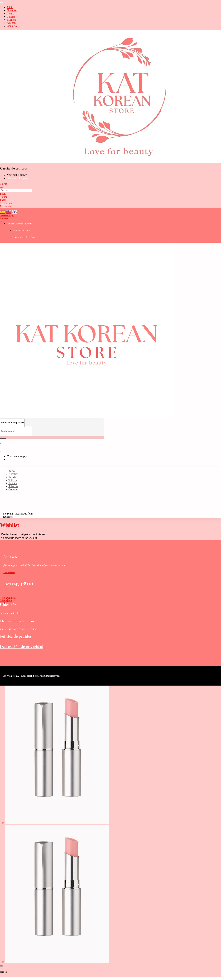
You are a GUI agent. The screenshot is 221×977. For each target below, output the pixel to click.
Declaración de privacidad (21, 646)
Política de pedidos (16, 636)
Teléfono (9, 572)
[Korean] (15, 211)
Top (2, 822)
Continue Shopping (17, 178)
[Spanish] (3, 211)
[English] (9, 211)
